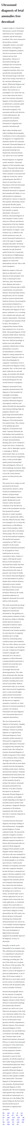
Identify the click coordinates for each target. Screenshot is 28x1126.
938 (23, 1122)
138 (3, 1124)
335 (12, 1115)
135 (3, 1115)
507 (8, 1115)
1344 (8, 1113)
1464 (13, 1119)
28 (17, 1113)
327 (13, 1113)
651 (13, 1122)
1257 (7, 1119)
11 (3, 1119)
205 (17, 1115)
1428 (8, 1117)
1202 (18, 1122)
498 (23, 1117)
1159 (13, 1117)
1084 (8, 1124)
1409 (23, 1119)
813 (3, 1117)
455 (13, 1124)
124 (21, 1113)
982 (3, 1113)
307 (18, 1124)
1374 (18, 1119)
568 (21, 1115)
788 (3, 1122)
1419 (8, 1122)
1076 (18, 1117)
